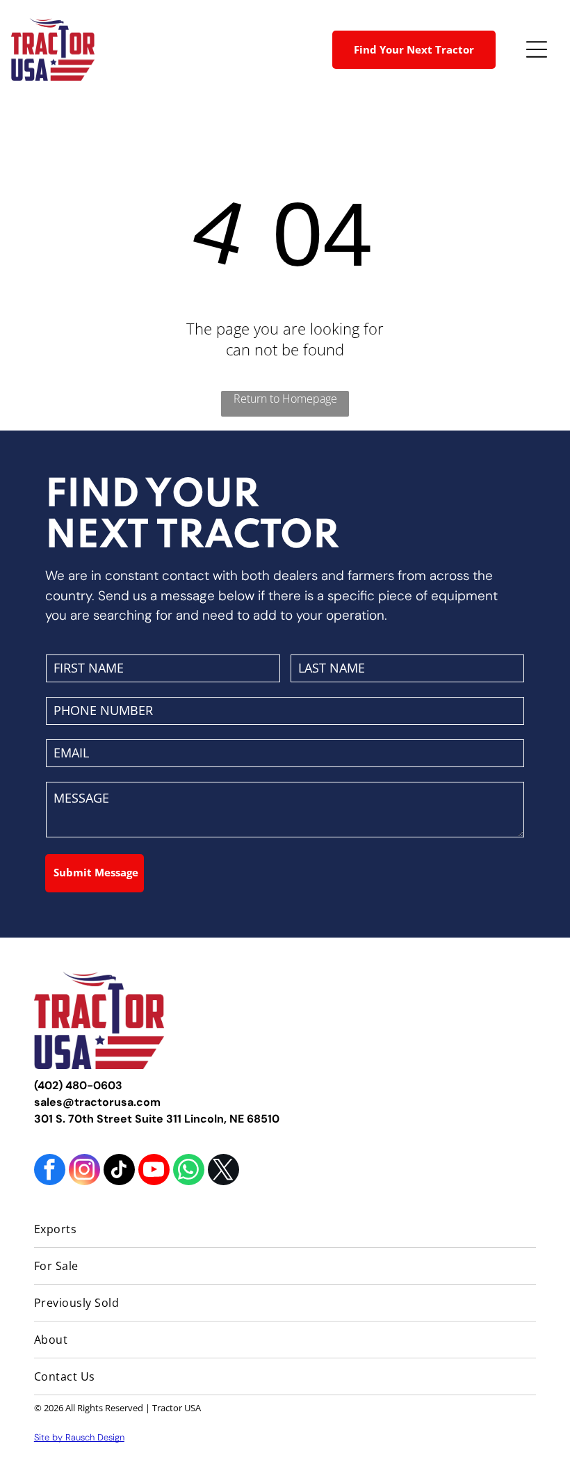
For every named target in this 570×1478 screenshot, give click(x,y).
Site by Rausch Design (79, 1437)
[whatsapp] (188, 1171)
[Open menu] (536, 49)
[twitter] (223, 1171)
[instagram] (84, 1171)
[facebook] (49, 1171)
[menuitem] (285, 1229)
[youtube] (154, 1171)
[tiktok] (119, 1171)
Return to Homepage (285, 398)
